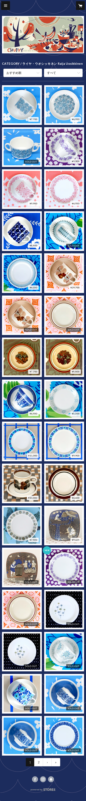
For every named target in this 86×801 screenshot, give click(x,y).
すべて (51, 72)
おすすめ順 (13, 72)
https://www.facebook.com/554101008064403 (35, 779)
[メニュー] (5, 5)
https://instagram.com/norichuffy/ (43, 779)
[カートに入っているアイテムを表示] (80, 5)
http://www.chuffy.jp (51, 779)
